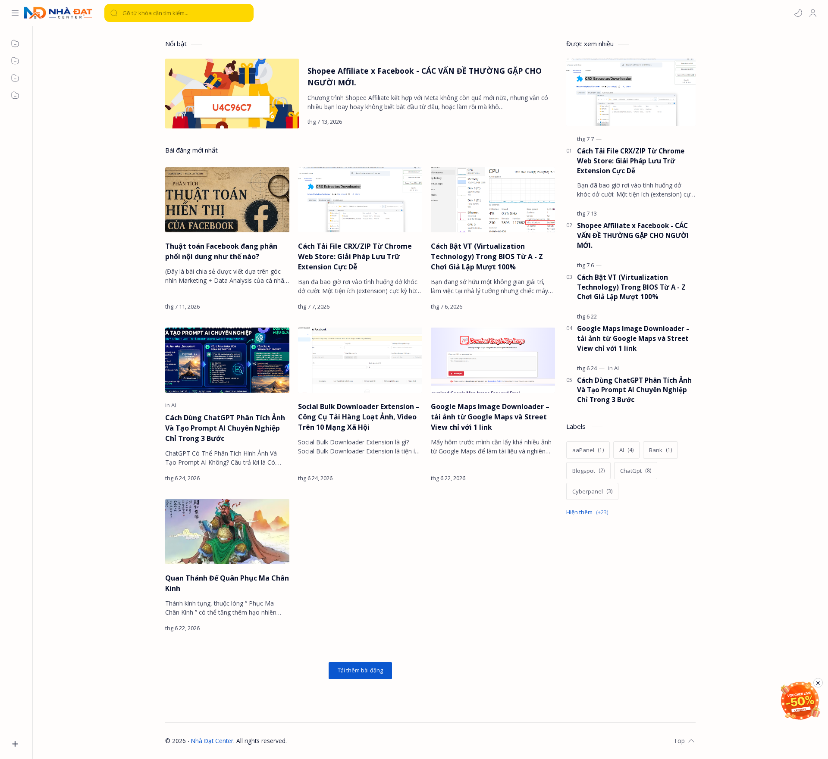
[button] (798, 12)
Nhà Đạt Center (212, 741)
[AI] (173, 405)
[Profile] (812, 12)
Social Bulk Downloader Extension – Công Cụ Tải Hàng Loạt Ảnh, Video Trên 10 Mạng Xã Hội (359, 417)
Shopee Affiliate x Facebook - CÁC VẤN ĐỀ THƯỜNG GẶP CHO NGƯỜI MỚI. (424, 76)
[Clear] (245, 13)
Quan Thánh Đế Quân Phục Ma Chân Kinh (227, 583)
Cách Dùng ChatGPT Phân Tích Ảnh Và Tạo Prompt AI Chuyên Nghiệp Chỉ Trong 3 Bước (225, 428)
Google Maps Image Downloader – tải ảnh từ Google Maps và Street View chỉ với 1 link (490, 417)
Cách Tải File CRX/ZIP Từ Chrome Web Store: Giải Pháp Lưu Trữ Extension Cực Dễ (355, 256)
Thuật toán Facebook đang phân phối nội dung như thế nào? (221, 251)
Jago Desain (343, 741)
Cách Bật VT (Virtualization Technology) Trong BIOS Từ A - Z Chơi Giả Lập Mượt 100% (487, 256)
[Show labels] (589, 512)
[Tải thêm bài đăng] (360, 670)
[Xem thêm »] (540, 121)
